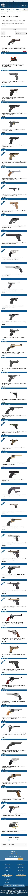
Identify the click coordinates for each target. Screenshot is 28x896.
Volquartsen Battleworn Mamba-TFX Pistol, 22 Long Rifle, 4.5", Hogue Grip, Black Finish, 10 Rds (13, 511)
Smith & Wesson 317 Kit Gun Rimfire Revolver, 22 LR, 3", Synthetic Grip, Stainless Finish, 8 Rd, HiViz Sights (12, 258)
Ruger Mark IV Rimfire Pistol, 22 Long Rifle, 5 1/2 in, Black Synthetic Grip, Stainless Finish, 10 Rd (12, 290)
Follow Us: (14, 851)
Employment (7, 879)
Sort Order (17, 31)
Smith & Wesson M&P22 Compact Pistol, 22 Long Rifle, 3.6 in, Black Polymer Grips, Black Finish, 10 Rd (13, 670)
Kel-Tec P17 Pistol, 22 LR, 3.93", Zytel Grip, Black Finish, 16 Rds (13, 337)
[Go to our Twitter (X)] (14, 854)
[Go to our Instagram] (16, 854)
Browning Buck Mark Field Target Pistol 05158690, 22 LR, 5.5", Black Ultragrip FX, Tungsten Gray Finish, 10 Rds (13, 575)
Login (7, 871)
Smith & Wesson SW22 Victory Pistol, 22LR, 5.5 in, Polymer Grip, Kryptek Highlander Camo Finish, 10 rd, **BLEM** (14, 814)
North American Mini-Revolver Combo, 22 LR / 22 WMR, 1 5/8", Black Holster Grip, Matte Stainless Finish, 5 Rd (14, 830)
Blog (7, 870)
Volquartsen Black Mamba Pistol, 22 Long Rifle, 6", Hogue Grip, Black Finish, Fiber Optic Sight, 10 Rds (14, 242)
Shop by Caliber (18, 11)
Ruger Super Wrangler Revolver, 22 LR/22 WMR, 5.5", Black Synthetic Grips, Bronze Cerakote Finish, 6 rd (13, 353)
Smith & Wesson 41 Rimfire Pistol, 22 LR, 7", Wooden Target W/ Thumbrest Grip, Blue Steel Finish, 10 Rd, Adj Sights (14, 799)
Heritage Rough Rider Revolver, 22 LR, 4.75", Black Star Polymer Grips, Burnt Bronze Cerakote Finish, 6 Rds (14, 527)
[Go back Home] (1, 11)
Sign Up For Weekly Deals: (14, 856)
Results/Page (3, 31)
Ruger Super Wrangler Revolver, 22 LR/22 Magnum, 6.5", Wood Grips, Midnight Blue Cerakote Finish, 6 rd (14, 718)
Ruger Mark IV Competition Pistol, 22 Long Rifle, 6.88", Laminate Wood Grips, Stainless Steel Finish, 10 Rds (14, 179)
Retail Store (7, 867)
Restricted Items (21, 867)
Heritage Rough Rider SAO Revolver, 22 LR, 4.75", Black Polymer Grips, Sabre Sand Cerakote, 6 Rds (14, 463)
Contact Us (7, 866)
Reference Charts (7, 868)
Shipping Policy (21, 868)
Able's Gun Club (21, 876)
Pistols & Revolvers (10, 11)
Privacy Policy (7, 877)
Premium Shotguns (21, 877)
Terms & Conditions (7, 876)
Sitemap (7, 880)
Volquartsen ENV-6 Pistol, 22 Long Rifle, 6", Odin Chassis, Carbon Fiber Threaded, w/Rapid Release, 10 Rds (14, 195)
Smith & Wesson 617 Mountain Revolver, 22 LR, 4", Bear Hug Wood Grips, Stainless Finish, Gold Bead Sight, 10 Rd (13, 639)
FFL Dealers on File (20, 871)
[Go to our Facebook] (12, 854)
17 (17, 839)
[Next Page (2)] (19, 840)
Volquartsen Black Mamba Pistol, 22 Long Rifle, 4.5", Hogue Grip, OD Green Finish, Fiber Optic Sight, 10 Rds (14, 559)
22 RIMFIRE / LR (3, 13)
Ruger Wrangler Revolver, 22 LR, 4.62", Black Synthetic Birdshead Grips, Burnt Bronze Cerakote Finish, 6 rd (14, 783)
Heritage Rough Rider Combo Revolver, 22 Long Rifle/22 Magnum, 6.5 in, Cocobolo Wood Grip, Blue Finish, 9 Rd (12, 623)
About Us (7, 882)
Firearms (4, 11)
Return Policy (20, 870)
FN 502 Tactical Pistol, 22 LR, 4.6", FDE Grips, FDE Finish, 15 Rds (13, 654)
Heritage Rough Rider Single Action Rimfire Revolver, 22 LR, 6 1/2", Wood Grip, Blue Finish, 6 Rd (13, 686)
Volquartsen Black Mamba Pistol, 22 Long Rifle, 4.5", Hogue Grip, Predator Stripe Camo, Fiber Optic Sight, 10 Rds (14, 432)
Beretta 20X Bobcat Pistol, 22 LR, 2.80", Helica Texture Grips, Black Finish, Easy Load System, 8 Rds (13, 98)
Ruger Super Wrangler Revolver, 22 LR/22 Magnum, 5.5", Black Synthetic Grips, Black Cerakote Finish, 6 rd (13, 751)
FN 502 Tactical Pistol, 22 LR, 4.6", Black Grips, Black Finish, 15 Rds (14, 368)
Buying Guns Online (21, 866)
